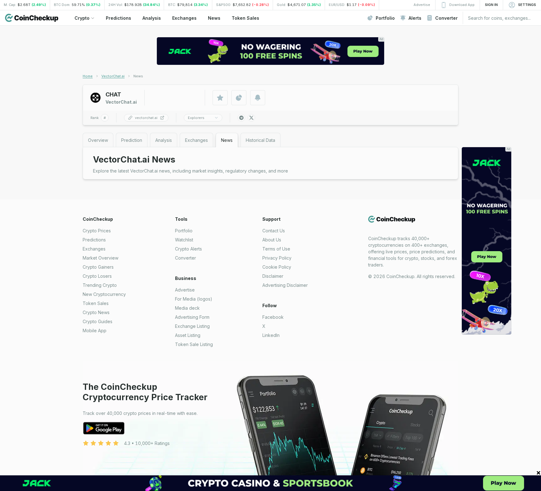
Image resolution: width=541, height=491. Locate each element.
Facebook (273, 317)
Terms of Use (276, 248)
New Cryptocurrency (104, 294)
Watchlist (184, 239)
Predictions (94, 239)
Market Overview (100, 258)
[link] (138, 76)
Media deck (187, 308)
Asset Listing (187, 335)
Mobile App (94, 330)
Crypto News (96, 312)
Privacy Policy (276, 258)
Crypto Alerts (188, 248)
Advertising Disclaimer (285, 285)
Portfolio (184, 230)
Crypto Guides (97, 321)
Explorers (196, 118)
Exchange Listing (192, 326)
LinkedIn (271, 335)
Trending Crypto (100, 285)
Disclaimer (272, 276)
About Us (271, 239)
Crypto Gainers (98, 267)
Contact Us (273, 230)
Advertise (185, 289)
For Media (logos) (193, 299)
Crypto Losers (97, 276)
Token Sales (96, 303)
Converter (185, 258)
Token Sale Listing (194, 344)
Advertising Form (192, 317)
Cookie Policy (276, 267)
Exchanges (94, 248)
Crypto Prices (97, 230)
